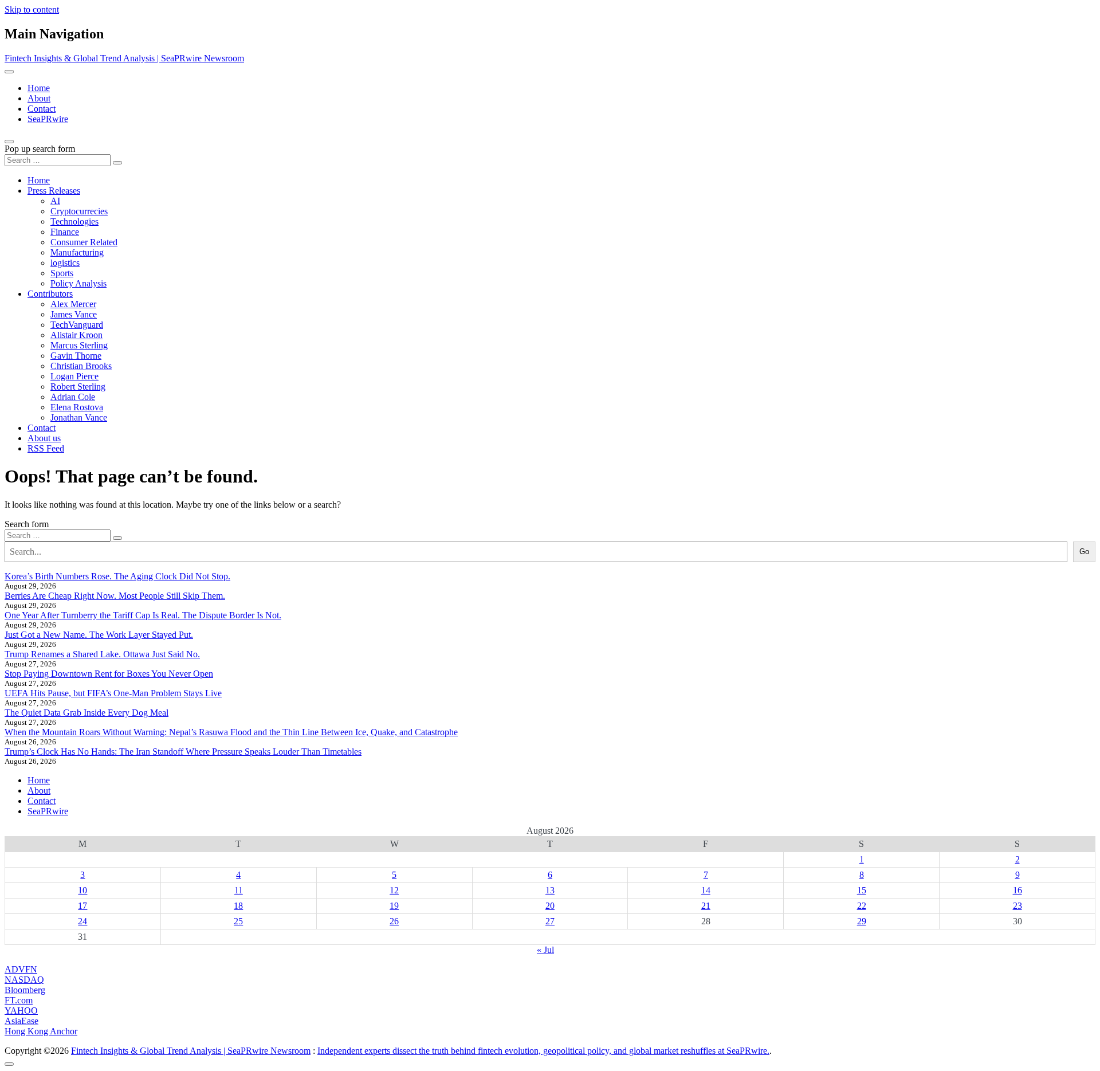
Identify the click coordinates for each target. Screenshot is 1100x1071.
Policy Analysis (78, 283)
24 (82, 921)
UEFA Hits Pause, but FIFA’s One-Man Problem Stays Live (113, 693)
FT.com (19, 1000)
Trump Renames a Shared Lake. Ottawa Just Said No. (102, 654)
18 (238, 906)
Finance (64, 232)
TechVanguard (76, 324)
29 (861, 921)
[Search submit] (117, 162)
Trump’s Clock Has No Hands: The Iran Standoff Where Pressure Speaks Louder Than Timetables (183, 751)
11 (238, 890)
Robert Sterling (77, 386)
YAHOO (21, 1010)
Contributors (50, 294)
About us (44, 438)
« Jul (545, 950)
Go (1084, 551)
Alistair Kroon (76, 335)
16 (1017, 890)
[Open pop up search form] (9, 141)
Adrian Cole (72, 397)
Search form (27, 524)
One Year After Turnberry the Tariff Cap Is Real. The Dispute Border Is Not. (143, 615)
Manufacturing (77, 252)
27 (550, 921)
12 (394, 890)
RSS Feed (46, 448)
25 (238, 921)
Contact (42, 108)
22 (861, 906)
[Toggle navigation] (9, 71)
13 (550, 890)
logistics (65, 263)
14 (705, 890)
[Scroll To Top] (9, 1064)
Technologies (74, 221)
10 (82, 890)
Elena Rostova (76, 407)
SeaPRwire (48, 119)
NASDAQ (24, 979)
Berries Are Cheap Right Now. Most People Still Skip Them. (115, 596)
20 (550, 906)
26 (394, 921)
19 (394, 906)
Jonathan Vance (78, 417)
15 (861, 890)
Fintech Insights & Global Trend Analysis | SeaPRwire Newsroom (124, 58)
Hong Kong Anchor (41, 1031)
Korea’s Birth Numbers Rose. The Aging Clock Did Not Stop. (117, 576)
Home (39, 88)
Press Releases (54, 190)
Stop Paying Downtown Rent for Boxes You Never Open (109, 673)
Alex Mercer (73, 304)
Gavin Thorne (75, 355)
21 (705, 906)
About (39, 98)
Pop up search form (40, 149)
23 (1017, 906)
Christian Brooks (81, 366)
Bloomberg (25, 990)
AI (55, 201)
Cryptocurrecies (79, 211)
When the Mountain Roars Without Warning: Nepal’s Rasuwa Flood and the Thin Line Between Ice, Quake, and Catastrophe (231, 732)
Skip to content (32, 9)
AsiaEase (21, 1021)
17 (82, 906)
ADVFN (21, 969)
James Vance (73, 314)
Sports (61, 273)
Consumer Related (83, 242)
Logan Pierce (74, 376)
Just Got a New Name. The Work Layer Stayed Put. (99, 635)
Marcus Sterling (79, 345)
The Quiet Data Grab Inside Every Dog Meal (86, 712)
